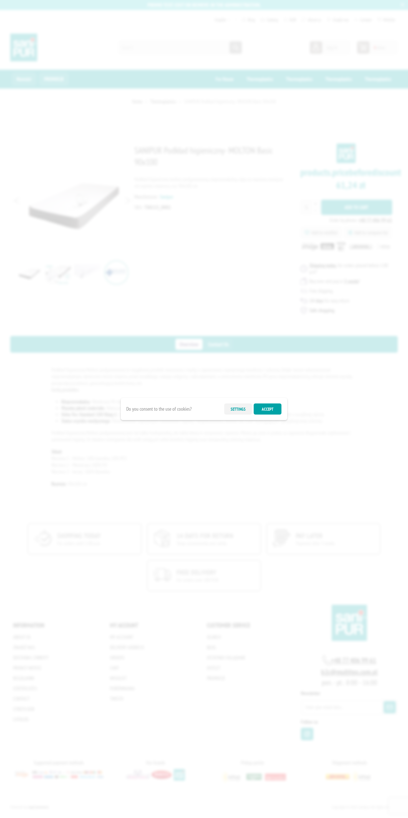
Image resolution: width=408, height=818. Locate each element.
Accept (267, 409)
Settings (238, 409)
